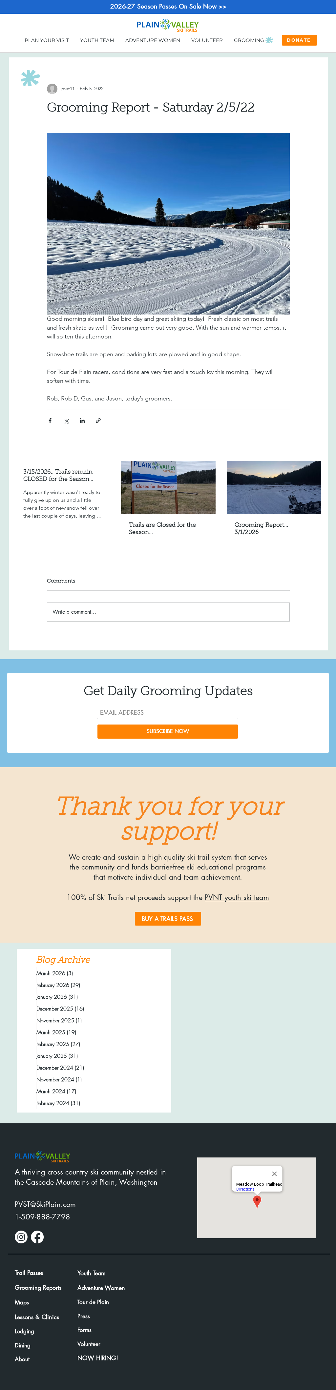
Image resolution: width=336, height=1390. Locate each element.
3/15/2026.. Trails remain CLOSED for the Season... (58, 475)
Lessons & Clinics (37, 1317)
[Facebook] (37, 1237)
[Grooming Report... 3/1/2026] (274, 487)
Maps (22, 1302)
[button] (46, 40)
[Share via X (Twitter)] (66, 421)
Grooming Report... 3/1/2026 (261, 529)
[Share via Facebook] (50, 421)
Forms (84, 1330)
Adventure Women (101, 1288)
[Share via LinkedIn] (82, 421)
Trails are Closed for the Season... (162, 529)
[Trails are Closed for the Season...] (168, 487)
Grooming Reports (38, 1287)
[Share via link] (98, 421)
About (22, 1359)
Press (83, 1316)
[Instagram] (21, 1237)
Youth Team (91, 1273)
